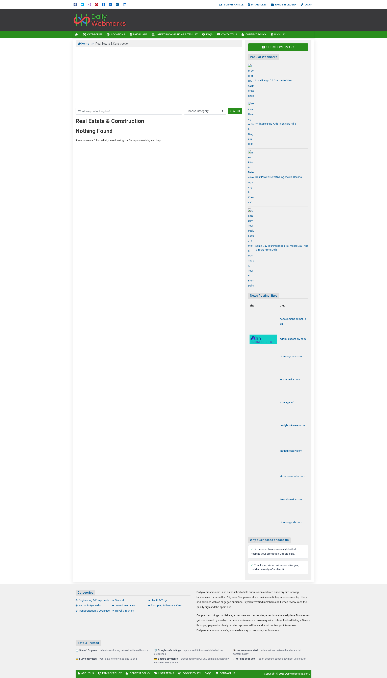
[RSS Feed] (117, 4)
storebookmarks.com (292, 476)
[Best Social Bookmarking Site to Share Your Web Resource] (263, 402)
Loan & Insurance (125, 605)
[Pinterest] (96, 4)
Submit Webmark (280, 47)
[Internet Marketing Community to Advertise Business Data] (263, 499)
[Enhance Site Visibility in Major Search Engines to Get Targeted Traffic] (263, 379)
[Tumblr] (103, 4)
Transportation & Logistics (94, 610)
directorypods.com (291, 522)
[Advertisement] (229, 20)
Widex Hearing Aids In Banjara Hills (275, 123)
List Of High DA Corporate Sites (273, 80)
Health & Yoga (159, 600)
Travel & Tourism (124, 610)
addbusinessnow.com (293, 338)
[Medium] (110, 4)
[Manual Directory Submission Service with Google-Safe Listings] (263, 322)
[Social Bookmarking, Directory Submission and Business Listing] (263, 476)
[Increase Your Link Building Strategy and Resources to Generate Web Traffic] (263, 426)
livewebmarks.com (291, 499)
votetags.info (287, 402)
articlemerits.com (290, 379)
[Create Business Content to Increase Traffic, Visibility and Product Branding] (263, 522)
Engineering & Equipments (94, 600)
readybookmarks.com (293, 425)
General (119, 600)
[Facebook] (75, 4)
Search (235, 110)
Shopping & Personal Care (166, 605)
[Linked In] (124, 4)
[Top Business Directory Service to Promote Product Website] (263, 357)
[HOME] (76, 34)
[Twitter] (82, 4)
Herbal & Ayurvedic (90, 605)
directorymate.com (291, 356)
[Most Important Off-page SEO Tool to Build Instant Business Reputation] (100, 19)
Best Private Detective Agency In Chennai (278, 176)
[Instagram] (89, 4)
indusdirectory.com (291, 450)
